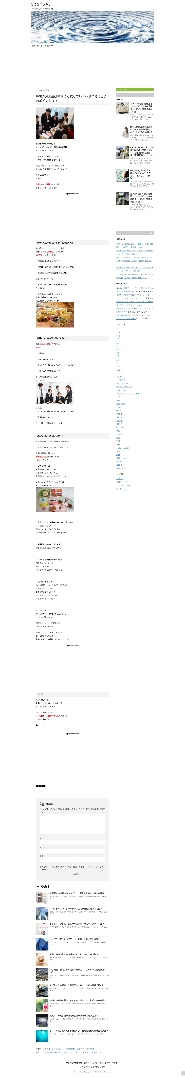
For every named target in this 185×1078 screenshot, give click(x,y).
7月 (117, 360)
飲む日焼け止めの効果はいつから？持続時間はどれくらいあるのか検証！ (141, 129)
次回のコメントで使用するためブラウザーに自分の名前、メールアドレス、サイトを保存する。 (72, 868)
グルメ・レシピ (122, 383)
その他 (42, 725)
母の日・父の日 (122, 448)
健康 (118, 400)
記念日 (119, 462)
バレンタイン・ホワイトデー (127, 394)
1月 (117, 339)
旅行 (118, 431)
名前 (42, 839)
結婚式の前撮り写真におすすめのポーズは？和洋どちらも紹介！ (79, 1000)
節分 (118, 451)
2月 (117, 343)
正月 (118, 441)
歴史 (118, 445)
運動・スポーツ (122, 468)
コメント (43, 813)
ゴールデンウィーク (124, 387)
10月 (118, 329)
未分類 (119, 434)
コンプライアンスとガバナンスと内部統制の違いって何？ (76, 909)
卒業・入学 (120, 404)
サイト (42, 856)
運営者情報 (49, 46)
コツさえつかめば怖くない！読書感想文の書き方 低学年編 (68, 1049)
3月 (117, 346)
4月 (117, 349)
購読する (123, 89)
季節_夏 (119, 417)
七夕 (118, 397)
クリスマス (120, 380)
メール (43, 847)
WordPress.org (122, 489)
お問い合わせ (37, 46)
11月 (118, 332)
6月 (117, 356)
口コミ (119, 407)
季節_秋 (119, 424)
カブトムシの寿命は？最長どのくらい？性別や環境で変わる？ (78, 985)
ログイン (119, 479)
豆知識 (119, 465)
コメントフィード (123, 485)
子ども (119, 411)
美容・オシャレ (122, 458)
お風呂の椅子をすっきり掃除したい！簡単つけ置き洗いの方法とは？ (72, 1052)
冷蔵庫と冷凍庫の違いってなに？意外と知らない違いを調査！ (78, 893)
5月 (117, 353)
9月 (117, 366)
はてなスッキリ (41, 4)
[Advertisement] (92, 67)
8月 (117, 363)
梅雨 (118, 438)
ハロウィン (120, 390)
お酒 (118, 370)
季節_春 (119, 421)
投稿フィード (121, 482)
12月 (118, 336)
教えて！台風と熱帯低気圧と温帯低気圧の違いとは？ (74, 1016)
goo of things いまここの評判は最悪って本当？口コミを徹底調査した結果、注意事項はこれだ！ (135, 260)
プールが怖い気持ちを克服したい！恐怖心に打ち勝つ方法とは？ (79, 1031)
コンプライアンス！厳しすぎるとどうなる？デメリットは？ (77, 924)
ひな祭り (119, 377)
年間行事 (119, 428)
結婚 (118, 455)
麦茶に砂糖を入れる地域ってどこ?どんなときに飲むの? (75, 954)
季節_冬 (119, 414)
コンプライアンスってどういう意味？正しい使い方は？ (75, 939)
